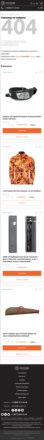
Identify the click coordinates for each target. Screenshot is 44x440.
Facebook (13, 410)
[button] (36, 72)
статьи (32, 56)
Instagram (19, 410)
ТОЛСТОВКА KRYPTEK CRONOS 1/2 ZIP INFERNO (22, 191)
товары (18, 56)
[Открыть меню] (41, 3)
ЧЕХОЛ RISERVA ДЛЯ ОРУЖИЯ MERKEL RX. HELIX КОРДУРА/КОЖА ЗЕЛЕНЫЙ (20, 335)
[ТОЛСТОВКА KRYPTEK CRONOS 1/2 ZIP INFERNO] (22, 168)
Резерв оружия (22, 390)
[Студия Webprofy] (30, 438)
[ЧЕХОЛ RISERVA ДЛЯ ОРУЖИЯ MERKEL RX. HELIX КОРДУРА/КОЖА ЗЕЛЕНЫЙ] (22, 311)
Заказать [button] (22, 203)
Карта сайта (22, 397)
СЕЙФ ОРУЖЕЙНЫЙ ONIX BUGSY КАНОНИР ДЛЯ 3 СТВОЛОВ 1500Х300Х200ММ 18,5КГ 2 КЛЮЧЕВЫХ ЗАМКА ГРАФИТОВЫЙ (20, 259)
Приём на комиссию (22, 394)
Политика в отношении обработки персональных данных (22, 427)
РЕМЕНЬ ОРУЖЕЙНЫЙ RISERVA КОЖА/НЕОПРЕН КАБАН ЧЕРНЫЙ (22, 118)
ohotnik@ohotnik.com (19, 406)
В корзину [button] (22, 131)
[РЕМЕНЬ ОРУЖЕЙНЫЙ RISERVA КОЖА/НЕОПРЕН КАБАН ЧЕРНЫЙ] (22, 94)
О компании (22, 373)
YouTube (22, 410)
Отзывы (22, 380)
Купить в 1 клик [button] (22, 137)
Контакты (22, 376)
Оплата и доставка (22, 387)
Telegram (5, 414)
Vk (16, 410)
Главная (3, 14)
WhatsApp (2, 414)
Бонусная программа (22, 383)
